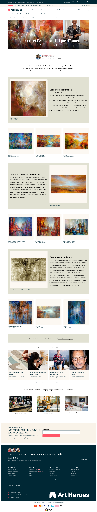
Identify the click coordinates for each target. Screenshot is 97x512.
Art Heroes (74, 467)
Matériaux (35, 13)
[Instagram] (15, 485)
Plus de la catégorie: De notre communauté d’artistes (48, 383)
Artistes (28, 13)
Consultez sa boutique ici (65, 339)
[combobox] (43, 10)
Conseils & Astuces (46, 13)
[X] (21, 485)
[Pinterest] (17, 485)
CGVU (34, 502)
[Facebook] (19, 485)
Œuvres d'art (11, 13)
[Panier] (88, 10)
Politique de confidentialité (58, 502)
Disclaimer (39, 502)
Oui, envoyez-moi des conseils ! (51, 435)
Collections (20, 13)
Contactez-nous (84, 459)
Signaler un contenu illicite (47, 502)
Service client (53, 467)
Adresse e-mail (46, 429)
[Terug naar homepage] (15, 10)
